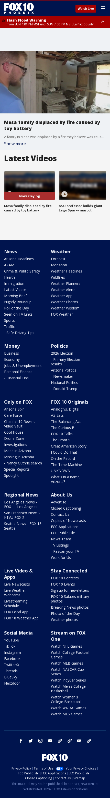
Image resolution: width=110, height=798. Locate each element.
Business (11, 353)
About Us (61, 495)
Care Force (13, 415)
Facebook (12, 658)
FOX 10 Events (63, 584)
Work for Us (61, 557)
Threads (11, 670)
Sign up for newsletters (70, 590)
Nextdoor (12, 683)
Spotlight (11, 475)
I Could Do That (64, 452)
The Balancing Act (66, 421)
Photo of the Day (65, 613)
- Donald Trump (64, 388)
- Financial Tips (16, 377)
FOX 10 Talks (62, 433)
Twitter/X (11, 664)
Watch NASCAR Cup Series (67, 671)
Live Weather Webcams (15, 592)
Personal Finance (18, 371)
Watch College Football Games (70, 654)
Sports (9, 320)
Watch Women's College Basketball (66, 699)
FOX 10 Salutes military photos (70, 599)
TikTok (9, 646)
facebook (21, 741)
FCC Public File (63, 532)
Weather (61, 251)
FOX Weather (62, 314)
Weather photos (64, 619)
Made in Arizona (17, 450)
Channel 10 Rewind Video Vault (20, 424)
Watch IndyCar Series (68, 680)
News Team (61, 539)
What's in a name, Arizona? (66, 479)
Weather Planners (65, 283)
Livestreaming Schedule (15, 603)
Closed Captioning (66, 508)
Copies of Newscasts (68, 520)
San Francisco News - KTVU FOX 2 (22, 515)
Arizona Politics (63, 370)
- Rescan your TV (65, 551)
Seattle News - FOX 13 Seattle (22, 526)
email (79, 741)
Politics (59, 346)
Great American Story (68, 446)
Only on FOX (18, 402)
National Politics (64, 382)
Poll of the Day (16, 308)
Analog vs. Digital (65, 409)
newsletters (89, 741)
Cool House (14, 432)
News (10, 251)
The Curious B (62, 427)
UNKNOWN (60, 470)
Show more (15, 144)
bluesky (69, 741)
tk (60, 741)
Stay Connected (69, 571)
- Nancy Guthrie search (23, 463)
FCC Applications (65, 526)
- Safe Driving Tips (19, 332)
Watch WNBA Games (68, 707)
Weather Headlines (66, 271)
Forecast (58, 258)
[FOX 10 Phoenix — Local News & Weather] (19, 8)
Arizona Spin (14, 409)
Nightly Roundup (17, 301)
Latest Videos (15, 289)
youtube (50, 741)
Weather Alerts (63, 289)
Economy (12, 359)
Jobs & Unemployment (23, 365)
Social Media (18, 633)
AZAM (9, 264)
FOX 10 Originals (69, 402)
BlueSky (10, 677)
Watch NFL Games (66, 646)
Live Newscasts (17, 584)
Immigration (14, 283)
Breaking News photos (70, 607)
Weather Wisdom (65, 308)
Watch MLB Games (67, 663)
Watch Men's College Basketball (68, 688)
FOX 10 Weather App (21, 618)
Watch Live (86, 9)
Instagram (12, 652)
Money (12, 346)
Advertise (58, 502)
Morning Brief (15, 295)
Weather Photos (64, 301)
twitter (31, 741)
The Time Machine (66, 464)
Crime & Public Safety (22, 271)
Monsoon (59, 264)
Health (9, 277)
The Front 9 (60, 439)
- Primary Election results (65, 361)
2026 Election (62, 353)
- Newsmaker (62, 376)
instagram (40, 741)
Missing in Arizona (19, 456)
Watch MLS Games (67, 714)
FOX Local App (16, 611)
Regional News (21, 495)
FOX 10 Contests (65, 578)
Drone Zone (14, 438)
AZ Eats (57, 415)
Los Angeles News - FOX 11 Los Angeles (20, 504)
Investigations (15, 444)
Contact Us (60, 514)
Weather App (61, 295)
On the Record (63, 458)
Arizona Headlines (19, 258)
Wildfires (58, 277)
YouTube (11, 640)
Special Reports (17, 469)
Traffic (9, 326)
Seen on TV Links (18, 314)
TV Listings (60, 545)
